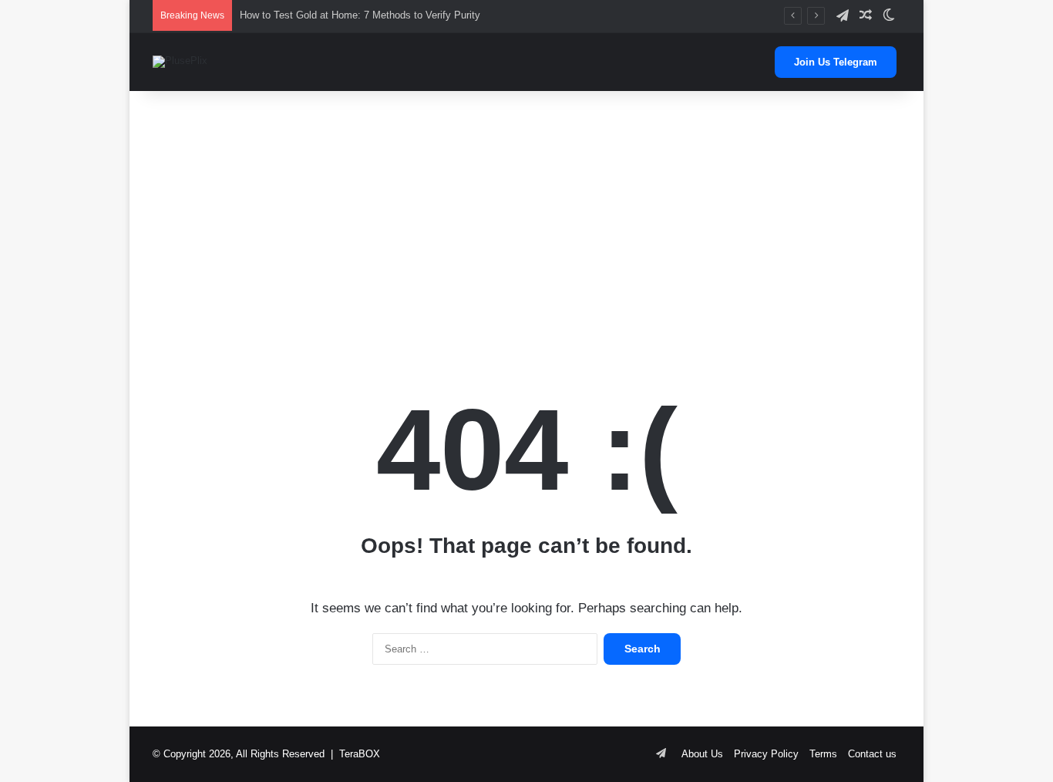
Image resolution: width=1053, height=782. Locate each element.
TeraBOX (359, 754)
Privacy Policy (766, 754)
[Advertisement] (526, 214)
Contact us (872, 754)
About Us (702, 754)
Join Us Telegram (835, 62)
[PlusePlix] (180, 62)
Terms (823, 754)
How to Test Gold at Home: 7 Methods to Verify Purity (360, 15)
